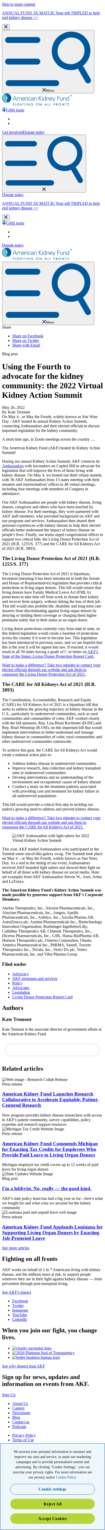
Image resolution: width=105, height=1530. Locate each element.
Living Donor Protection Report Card (42, 997)
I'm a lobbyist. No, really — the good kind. (46, 1188)
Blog (16, 1417)
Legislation (21, 992)
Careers (18, 1408)
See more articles (15, 1248)
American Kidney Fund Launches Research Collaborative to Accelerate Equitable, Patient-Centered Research (50, 1099)
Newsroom (21, 1413)
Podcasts (19, 1426)
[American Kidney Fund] (37, 105)
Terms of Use (23, 1440)
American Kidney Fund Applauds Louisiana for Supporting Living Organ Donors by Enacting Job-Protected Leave (52, 1232)
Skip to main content (18, 4)
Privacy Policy (24, 1435)
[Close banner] (6, 27)
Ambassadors (13, 466)
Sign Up (9, 1395)
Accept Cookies (52, 1518)
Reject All (53, 1504)
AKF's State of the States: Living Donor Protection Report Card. (50, 654)
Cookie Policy (66, 1477)
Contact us (20, 1422)
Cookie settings (52, 1489)
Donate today (34, 132)
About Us (20, 1403)
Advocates (20, 988)
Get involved (12, 132)
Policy (17, 983)
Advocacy (20, 974)
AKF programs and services (34, 978)
